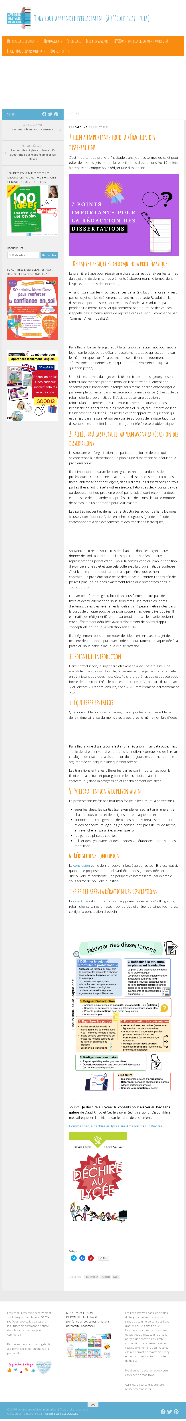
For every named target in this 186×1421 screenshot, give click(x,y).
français (106, 1276)
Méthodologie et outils (21, 41)
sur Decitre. (154, 1126)
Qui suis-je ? (58, 51)
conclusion (81, 865)
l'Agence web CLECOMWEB (61, 1413)
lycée (116, 1276)
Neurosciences (53, 41)
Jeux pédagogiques (97, 41)
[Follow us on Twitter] (50, 114)
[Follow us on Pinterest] (56, 114)
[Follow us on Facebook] (44, 114)
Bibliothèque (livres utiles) (24, 51)
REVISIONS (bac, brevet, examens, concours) (141, 41)
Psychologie (74, 41)
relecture (80, 901)
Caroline (81, 127)
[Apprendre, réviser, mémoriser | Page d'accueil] (19, 18)
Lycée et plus (74, 114)
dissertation (92, 1276)
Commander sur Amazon (104, 1126)
